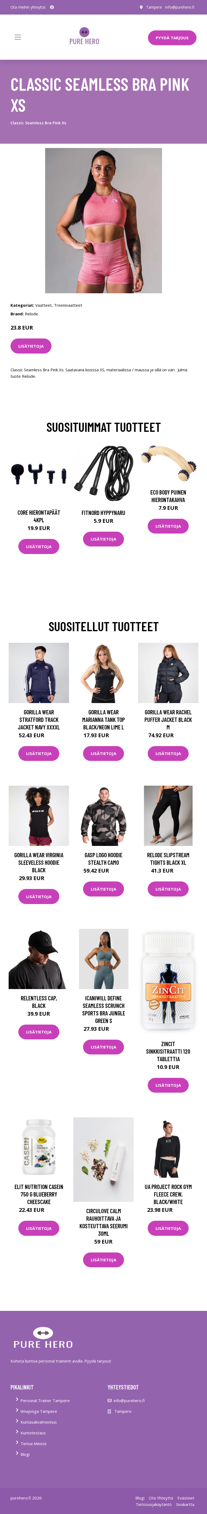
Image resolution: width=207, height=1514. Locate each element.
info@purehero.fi (179, 7)
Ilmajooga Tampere (38, 1411)
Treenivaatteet (68, 305)
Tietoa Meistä (33, 1443)
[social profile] (52, 7)
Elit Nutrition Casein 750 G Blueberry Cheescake (39, 1194)
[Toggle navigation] (18, 37)
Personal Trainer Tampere (45, 1400)
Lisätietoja (31, 346)
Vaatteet (43, 305)
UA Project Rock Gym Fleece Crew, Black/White (168, 1194)
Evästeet (185, 1498)
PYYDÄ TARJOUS (172, 37)
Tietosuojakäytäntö (154, 1504)
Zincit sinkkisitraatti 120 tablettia (168, 1051)
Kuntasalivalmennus (38, 1422)
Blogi (25, 1454)
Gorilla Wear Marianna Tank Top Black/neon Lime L (103, 719)
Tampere (154, 7)
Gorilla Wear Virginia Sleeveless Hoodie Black (38, 862)
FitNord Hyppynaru (103, 512)
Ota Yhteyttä (161, 1498)
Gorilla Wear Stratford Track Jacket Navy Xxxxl (39, 719)
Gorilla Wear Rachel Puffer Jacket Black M (168, 719)
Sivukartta (185, 1504)
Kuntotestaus (33, 1432)
